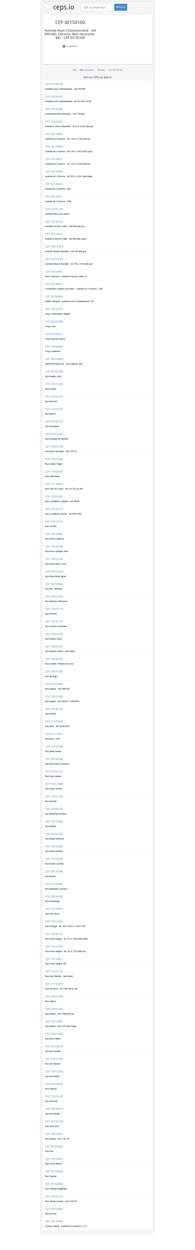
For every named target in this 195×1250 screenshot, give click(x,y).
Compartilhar (71, 46)
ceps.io (62, 7)
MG (74, 70)
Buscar (121, 7)
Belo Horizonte (87, 70)
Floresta (101, 70)
